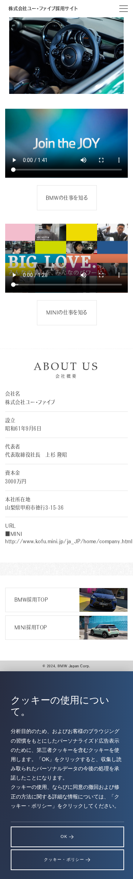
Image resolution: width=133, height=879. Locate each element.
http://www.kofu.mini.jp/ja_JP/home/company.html (69, 541)
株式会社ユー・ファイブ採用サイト (42, 8)
